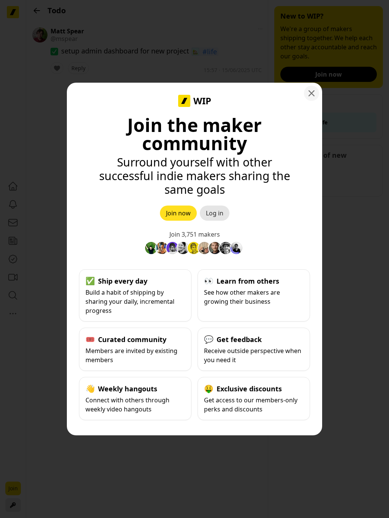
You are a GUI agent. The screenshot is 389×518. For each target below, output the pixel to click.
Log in (214, 213)
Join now (178, 213)
